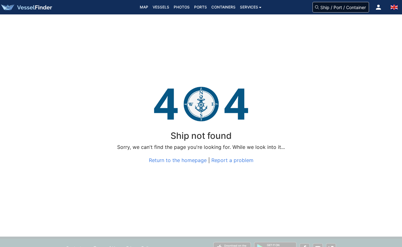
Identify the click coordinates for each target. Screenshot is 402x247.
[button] (378, 7)
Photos (182, 7)
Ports (200, 7)
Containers (223, 7)
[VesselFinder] (26, 7)
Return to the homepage (178, 160)
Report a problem (232, 160)
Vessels (161, 7)
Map (144, 7)
